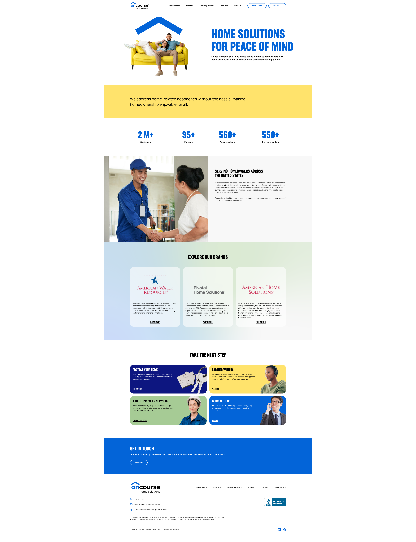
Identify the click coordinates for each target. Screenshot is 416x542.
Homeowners (174, 5)
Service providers (207, 5)
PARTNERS (215, 389)
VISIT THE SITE (155, 322)
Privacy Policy (280, 487)
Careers (237, 5)
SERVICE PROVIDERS (140, 420)
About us (224, 5)
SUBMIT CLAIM (257, 6)
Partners (189, 5)
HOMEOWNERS (137, 389)
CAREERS (215, 420)
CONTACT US (277, 6)
